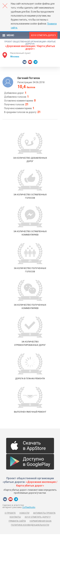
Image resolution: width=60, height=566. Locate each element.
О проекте (10, 513)
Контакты (15, 517)
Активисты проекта (44, 513)
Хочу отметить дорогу (43, 35)
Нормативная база (41, 521)
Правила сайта (17, 521)
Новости (24, 513)
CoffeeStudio (28, 507)
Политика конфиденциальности (30, 525)
